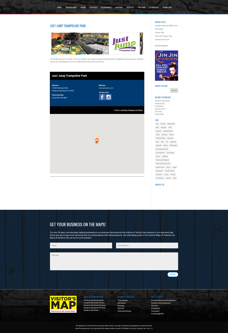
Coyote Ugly (159, 32)
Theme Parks (123, 300)
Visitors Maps (71, 7)
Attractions (122, 303)
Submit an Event (161, 188)
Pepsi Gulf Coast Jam (163, 163)
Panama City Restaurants (161, 303)
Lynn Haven (170, 153)
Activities (121, 306)
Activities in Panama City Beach (131, 110)
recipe (174, 167)
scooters (159, 174)
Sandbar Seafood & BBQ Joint (166, 26)
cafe (170, 127)
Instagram (159, 201)
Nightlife (130, 7)
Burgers (163, 127)
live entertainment (162, 149)
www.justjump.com (106, 88)
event (158, 134)
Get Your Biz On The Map (164, 193)
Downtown (167, 7)
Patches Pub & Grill (162, 39)
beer (157, 127)
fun (167, 142)
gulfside (158, 145)
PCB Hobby (159, 29)
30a (157, 124)
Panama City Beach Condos (94, 303)
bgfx (151, 328)
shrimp (173, 174)
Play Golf (121, 308)
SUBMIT (173, 274)
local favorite (160, 153)
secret (166, 174)
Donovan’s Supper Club (163, 36)
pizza (168, 167)
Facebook (158, 196)
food (157, 142)
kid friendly (173, 145)
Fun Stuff (93, 7)
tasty (174, 178)
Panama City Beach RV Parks (95, 308)
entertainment (168, 131)
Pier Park (141, 7)
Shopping (119, 7)
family (171, 134)
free (162, 142)
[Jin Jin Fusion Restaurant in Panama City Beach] (166, 80)
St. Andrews (160, 178)
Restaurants (106, 7)
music (158, 156)
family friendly (160, 138)
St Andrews (154, 7)
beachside (171, 124)
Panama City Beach (162, 160)
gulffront (173, 142)
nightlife (165, 156)
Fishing (120, 311)
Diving (128, 311)
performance (160, 167)
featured (170, 138)
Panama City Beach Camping (95, 305)
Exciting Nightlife (157, 314)
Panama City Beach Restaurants (163, 300)
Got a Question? (161, 191)
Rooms (83, 7)
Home (59, 7)
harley (166, 145)
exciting (164, 134)
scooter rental (169, 171)
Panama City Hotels (91, 310)
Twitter (157, 199)
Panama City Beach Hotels (94, 300)
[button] (97, 141)
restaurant (159, 171)
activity (163, 124)
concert (158, 131)
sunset (168, 178)
